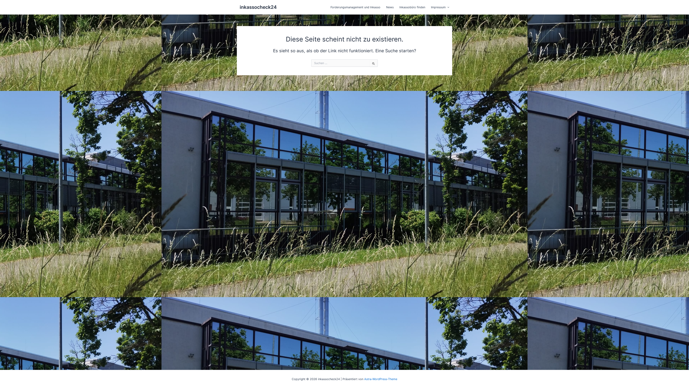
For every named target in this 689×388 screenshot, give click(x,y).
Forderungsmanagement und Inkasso (355, 7)
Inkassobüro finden (412, 7)
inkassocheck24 (258, 7)
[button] (447, 7)
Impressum (438, 7)
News (390, 7)
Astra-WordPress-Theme (380, 379)
